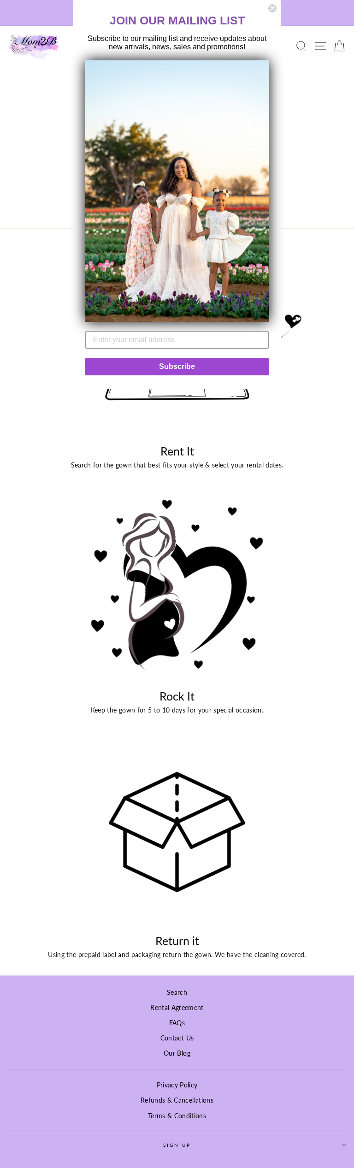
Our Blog (177, 1053)
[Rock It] (177, 587)
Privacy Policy (177, 1085)
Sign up (177, 1145)
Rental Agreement (176, 1007)
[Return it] (177, 832)
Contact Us (177, 1038)
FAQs (177, 1023)
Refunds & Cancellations (177, 1100)
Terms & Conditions (177, 1116)
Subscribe (177, 366)
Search (177, 992)
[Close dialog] (272, 8)
